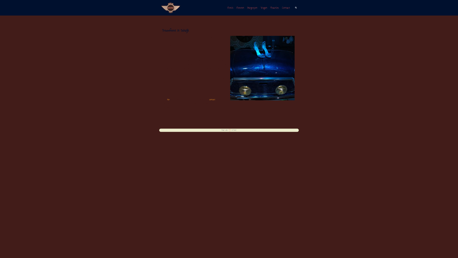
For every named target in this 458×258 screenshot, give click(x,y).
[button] (296, 8)
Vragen (264, 8)
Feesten (240, 8)
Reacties (275, 8)
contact (212, 99)
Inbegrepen (252, 8)
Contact (286, 8)
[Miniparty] (170, 7)
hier (168, 99)
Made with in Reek (229, 130)
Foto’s (230, 8)
